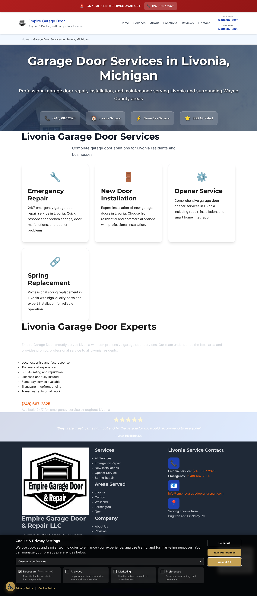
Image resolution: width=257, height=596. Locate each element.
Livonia (100, 492)
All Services (103, 458)
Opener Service (106, 473)
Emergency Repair (108, 463)
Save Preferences (224, 552)
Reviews (188, 23)
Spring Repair (104, 478)
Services (139, 23)
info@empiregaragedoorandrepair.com (196, 493)
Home (124, 23)
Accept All (224, 561)
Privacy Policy (24, 588)
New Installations (107, 468)
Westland (101, 502)
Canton (100, 497)
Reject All (224, 542)
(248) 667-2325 (160, 6)
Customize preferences (109, 561)
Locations (170, 23)
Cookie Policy (46, 588)
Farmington (103, 507)
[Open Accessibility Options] (10, 586)
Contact (204, 23)
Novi (98, 511)
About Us (101, 526)
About (154, 23)
